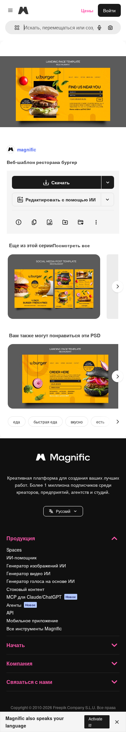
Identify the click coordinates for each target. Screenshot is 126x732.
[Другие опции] (95, 222)
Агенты (21, 605)
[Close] (117, 722)
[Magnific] (63, 458)
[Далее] (117, 286)
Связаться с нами (29, 682)
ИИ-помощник (21, 557)
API (10, 612)
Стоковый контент (25, 589)
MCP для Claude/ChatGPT (41, 597)
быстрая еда (45, 421)
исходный (43, 55)
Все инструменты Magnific (34, 628)
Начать (15, 645)
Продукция (20, 538)
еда (16, 421)
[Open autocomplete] (14, 27)
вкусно (77, 421)
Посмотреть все (71, 245)
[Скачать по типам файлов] (107, 182)
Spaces (14, 549)
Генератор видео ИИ (28, 573)
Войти (109, 10)
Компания (19, 663)
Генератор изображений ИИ (36, 565)
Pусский (63, 511)
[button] (63, 511)
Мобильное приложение (32, 620)
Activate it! (95, 721)
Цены (87, 10)
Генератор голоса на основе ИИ (40, 581)
